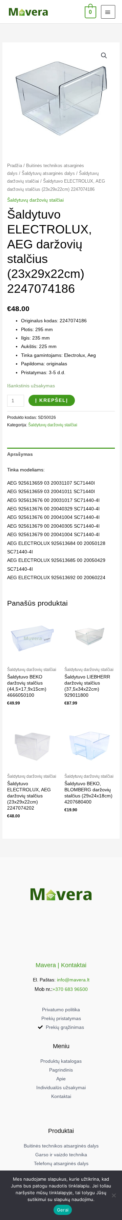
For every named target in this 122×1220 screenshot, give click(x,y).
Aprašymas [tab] (20, 454)
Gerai (62, 1210)
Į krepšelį (51, 400)
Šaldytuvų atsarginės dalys (48, 173)
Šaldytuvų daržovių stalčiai (35, 200)
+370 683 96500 (70, 989)
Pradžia (14, 165)
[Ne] (113, 1195)
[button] (104, 55)
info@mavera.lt (73, 979)
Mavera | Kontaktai (61, 965)
